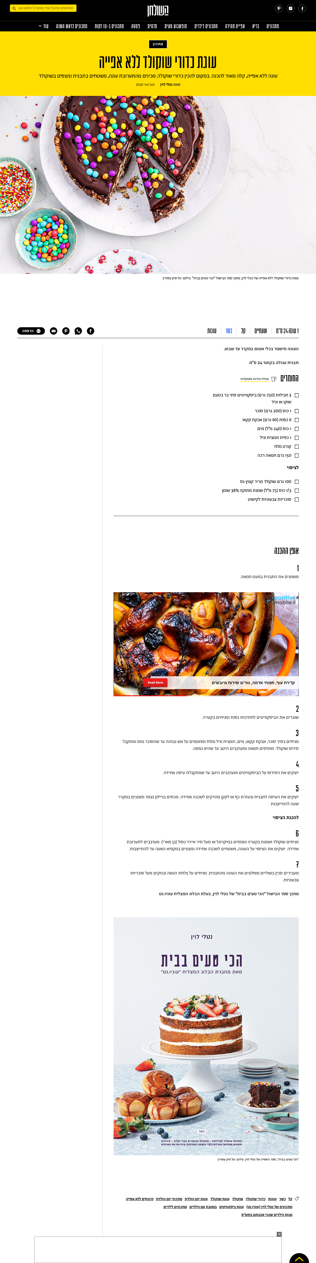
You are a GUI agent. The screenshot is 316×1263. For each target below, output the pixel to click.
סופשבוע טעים (176, 26)
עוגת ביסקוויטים (231, 1207)
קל (243, 331)
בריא (255, 26)
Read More (155, 682)
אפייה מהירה (235, 26)
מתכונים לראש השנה (71, 26)
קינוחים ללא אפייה (140, 1199)
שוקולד (237, 1199)
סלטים (152, 26)
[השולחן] (158, 12)
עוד (46, 26)
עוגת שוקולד (220, 1199)
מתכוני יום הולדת (169, 1199)
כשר (229, 331)
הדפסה (28, 331)
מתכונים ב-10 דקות (109, 26)
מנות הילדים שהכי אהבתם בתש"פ (266, 1215)
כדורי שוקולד (256, 1199)
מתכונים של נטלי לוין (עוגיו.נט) (269, 1207)
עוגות (212, 331)
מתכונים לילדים (206, 26)
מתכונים (273, 26)
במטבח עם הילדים (203, 1207)
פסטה (135, 26)
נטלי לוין (166, 84)
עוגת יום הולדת (196, 1199)
